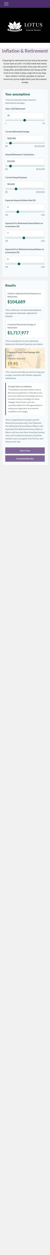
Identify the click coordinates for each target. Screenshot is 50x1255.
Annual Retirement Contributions (19, 154)
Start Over (25, 450)
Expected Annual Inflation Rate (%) (20, 200)
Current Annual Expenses (16, 177)
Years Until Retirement (15, 108)
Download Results (25, 458)
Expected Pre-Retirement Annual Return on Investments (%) (24, 224)
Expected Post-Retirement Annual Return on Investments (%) (24, 250)
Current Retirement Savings (17, 131)
